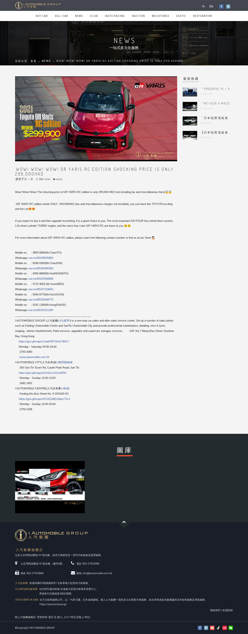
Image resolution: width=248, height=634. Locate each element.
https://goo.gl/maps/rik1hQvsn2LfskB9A (42, 372)
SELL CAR (61, 16)
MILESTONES (160, 16)
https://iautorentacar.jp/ (53, 604)
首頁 (34, 60)
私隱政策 (228, 610)
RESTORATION (202, 16)
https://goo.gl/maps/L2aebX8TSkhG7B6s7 (44, 341)
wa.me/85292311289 (41, 310)
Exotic (181, 16)
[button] (231, 628)
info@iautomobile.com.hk (97, 573)
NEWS (79, 16)
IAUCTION (138, 16)
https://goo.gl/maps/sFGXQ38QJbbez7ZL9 (44, 398)
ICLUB (94, 16)
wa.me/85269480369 (41, 268)
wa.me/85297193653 (41, 289)
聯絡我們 (215, 610)
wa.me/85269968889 (41, 278)
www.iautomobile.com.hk (34, 357)
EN (211, 6)
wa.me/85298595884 (41, 257)
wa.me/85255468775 (41, 299)
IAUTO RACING (115, 16)
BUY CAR (42, 16)
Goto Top (124, 522)
